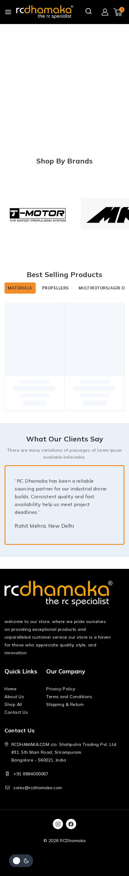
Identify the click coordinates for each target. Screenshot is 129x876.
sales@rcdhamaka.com (38, 787)
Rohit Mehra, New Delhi (44, 524)
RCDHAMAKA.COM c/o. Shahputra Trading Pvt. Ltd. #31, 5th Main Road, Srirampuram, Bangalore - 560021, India (64, 752)
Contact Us (16, 712)
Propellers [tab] (55, 287)
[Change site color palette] (21, 860)
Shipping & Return (65, 704)
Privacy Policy (60, 688)
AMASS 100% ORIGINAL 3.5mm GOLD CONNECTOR (94, 365)
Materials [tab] (20, 287)
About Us (14, 696)
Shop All (13, 704)
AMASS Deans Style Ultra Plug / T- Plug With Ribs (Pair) (30, 374)
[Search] (89, 12)
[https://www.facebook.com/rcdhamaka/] (71, 824)
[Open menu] (8, 12)
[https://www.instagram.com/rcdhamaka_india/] (58, 824)
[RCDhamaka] (44, 12)
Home (10, 688)
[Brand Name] (38, 214)
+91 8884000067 (31, 774)
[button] (35, 401)
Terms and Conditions (69, 696)
